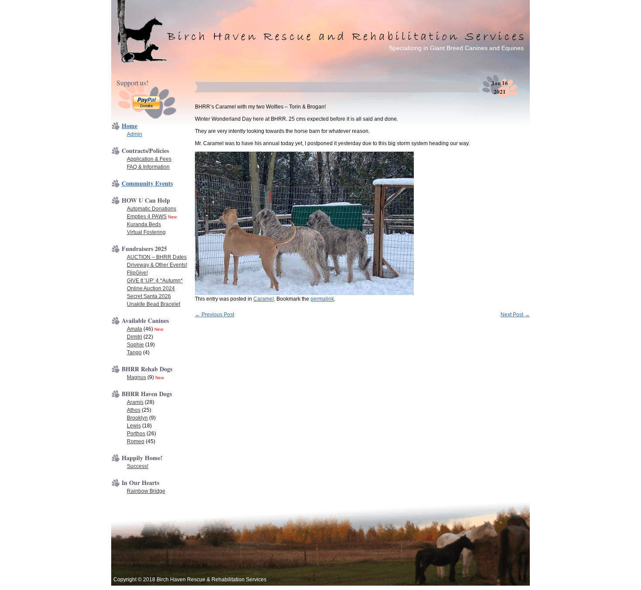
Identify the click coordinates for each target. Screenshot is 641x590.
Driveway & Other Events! (157, 265)
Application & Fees (149, 159)
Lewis (134, 426)
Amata (134, 329)
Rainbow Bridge (146, 491)
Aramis (135, 402)
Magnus (136, 377)
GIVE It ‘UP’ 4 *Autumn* (155, 281)
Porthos (136, 434)
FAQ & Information (148, 167)
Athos (133, 410)
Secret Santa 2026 (149, 296)
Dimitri (134, 337)
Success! (137, 466)
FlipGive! (137, 273)
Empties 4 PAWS (147, 217)
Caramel (263, 299)
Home (129, 125)
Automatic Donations (151, 209)
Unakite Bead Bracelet (153, 304)
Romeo (135, 441)
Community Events (147, 183)
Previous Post (214, 315)
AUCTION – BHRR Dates (157, 257)
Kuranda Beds (144, 224)
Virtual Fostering (146, 232)
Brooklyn (137, 418)
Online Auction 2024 (151, 288)
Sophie (135, 345)
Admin (134, 134)
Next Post (515, 315)
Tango (134, 352)
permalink (322, 299)
